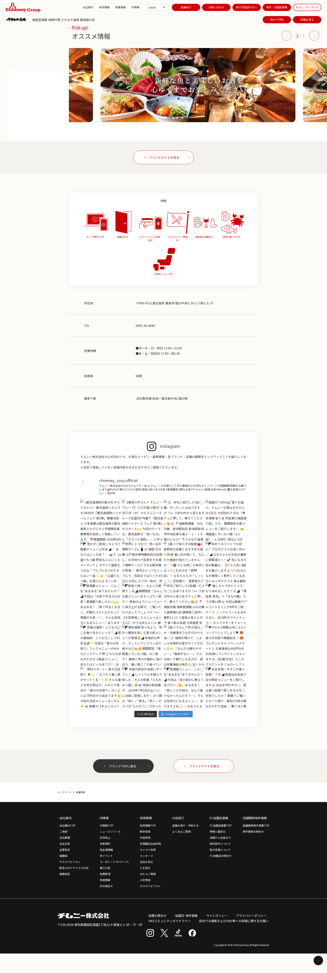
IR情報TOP (106, 825)
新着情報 (120, 7)
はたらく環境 (148, 874)
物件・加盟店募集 (276, 7)
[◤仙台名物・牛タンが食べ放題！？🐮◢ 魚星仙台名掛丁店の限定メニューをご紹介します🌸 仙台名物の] (226, 687)
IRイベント (106, 856)
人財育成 (145, 880)
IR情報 (135, 7)
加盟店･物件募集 (186, 915)
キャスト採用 (148, 850)
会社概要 (64, 837)
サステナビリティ (69, 862)
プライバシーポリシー (251, 915)
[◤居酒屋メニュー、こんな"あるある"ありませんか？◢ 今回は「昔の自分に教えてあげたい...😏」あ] (184, 687)
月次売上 (105, 837)
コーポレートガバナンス (114, 862)
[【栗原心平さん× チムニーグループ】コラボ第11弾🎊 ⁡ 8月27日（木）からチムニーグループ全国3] (143, 520)
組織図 (63, 856)
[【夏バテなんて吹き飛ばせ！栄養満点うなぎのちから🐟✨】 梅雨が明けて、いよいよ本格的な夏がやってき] (184, 645)
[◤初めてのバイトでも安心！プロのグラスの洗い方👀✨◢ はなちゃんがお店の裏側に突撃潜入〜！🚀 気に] (226, 562)
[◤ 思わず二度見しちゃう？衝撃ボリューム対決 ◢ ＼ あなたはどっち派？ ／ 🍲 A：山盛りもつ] (101, 562)
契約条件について (220, 844)
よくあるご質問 (181, 831)
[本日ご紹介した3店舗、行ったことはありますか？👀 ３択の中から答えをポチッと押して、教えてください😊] (184, 603)
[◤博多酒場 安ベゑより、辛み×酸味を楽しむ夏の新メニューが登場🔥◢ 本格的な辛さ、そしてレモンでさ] (143, 645)
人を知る (145, 868)
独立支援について (220, 850)
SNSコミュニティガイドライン (169, 921)
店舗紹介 (186, 7)
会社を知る (146, 862)
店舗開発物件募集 (255, 818)
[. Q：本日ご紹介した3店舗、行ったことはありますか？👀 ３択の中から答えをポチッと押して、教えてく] (184, 520)
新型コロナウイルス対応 (74, 868)
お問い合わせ (216, 7)
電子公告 (105, 868)
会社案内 (88, 7)
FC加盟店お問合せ (220, 856)
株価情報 (105, 880)
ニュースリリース (110, 831)
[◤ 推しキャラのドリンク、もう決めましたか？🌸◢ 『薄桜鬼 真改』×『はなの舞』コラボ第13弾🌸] (226, 603)
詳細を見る (307, 19)
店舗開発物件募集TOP (256, 825)
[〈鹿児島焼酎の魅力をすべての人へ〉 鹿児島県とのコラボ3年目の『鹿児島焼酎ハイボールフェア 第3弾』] (101, 520)
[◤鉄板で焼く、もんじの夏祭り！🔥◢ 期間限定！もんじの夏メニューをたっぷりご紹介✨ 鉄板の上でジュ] (143, 603)
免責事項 (105, 874)
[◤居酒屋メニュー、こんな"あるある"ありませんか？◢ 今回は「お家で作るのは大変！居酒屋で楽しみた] (101, 603)
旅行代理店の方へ (246, 7)
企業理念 (64, 850)
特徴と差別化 (218, 831)
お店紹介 (178, 818)
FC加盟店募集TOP (221, 825)
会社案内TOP (67, 825)
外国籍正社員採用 (150, 844)
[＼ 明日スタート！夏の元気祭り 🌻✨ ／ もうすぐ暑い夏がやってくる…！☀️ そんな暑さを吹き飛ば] (101, 687)
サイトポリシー (216, 915)
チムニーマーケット (307, 7)
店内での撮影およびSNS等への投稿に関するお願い (234, 921)
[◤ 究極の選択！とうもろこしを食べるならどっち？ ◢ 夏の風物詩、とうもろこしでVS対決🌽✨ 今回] (101, 645)
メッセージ (146, 856)
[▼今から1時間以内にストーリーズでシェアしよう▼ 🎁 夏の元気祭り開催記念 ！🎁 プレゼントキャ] (226, 645)
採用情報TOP (148, 825)
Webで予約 (277, 19)
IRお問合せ (106, 886)
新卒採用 (145, 831)
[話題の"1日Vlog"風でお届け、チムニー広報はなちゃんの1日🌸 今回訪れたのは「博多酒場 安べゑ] (226, 520)
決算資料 (105, 844)
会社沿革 (64, 844)
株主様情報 (106, 850)
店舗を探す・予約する (185, 825)
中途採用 (145, 837)
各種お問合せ (157, 915)
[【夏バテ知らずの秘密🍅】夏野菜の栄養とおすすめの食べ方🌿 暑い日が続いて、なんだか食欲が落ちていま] (184, 562)
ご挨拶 (63, 831)
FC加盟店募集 (219, 818)
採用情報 (104, 7)
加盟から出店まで (220, 837)
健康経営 (64, 874)
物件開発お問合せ (253, 831)
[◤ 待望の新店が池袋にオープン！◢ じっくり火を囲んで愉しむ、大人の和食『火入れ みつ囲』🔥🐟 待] (143, 687)
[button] (286, 35)
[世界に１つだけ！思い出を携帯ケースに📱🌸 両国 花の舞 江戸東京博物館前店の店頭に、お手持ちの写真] (143, 562)
